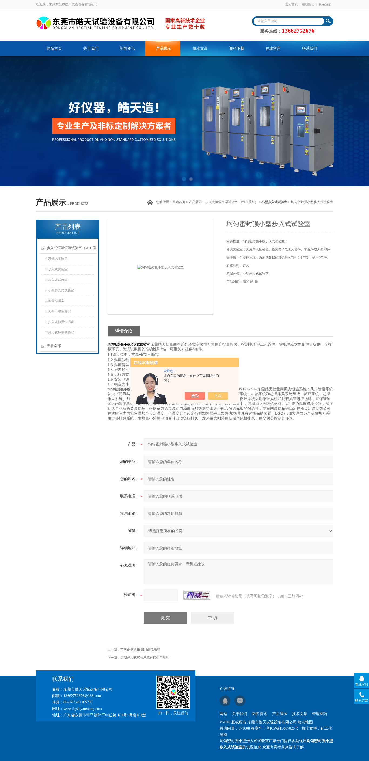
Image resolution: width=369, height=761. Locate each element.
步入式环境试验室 (61, 332)
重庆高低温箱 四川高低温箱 (140, 649)
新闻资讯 (127, 48)
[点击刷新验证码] (196, 595)
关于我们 (90, 48)
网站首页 (54, 48)
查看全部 (54, 346)
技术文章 (200, 48)
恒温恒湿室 (56, 301)
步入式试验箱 (58, 280)
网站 (223, 714)
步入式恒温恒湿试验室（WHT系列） (231, 202)
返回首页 (291, 4)
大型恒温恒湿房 (59, 311)
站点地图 (305, 722)
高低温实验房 (58, 259)
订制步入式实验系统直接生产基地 (144, 657)
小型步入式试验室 (61, 290)
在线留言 (308, 4)
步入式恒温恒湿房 (61, 322)
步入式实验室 (58, 269)
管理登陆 (319, 714)
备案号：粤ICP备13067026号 (274, 728)
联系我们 (324, 4)
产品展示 (163, 48)
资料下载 (236, 48)
